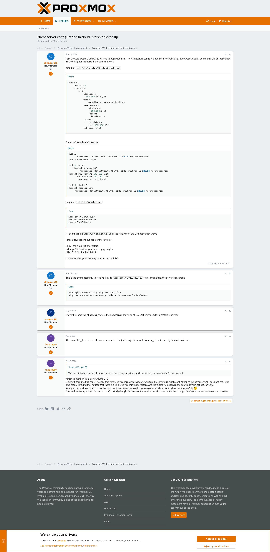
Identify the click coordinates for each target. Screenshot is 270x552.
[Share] (225, 54)
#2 (230, 273)
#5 (230, 361)
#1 (230, 54)
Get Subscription (113, 495)
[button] (94, 21)
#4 (230, 336)
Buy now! (180, 514)
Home (107, 488)
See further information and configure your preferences (68, 545)
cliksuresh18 (46, 41)
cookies (62, 540)
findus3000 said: (76, 367)
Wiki (106, 501)
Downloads (110, 508)
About (107, 521)
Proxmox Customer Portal (118, 514)
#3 (230, 310)
